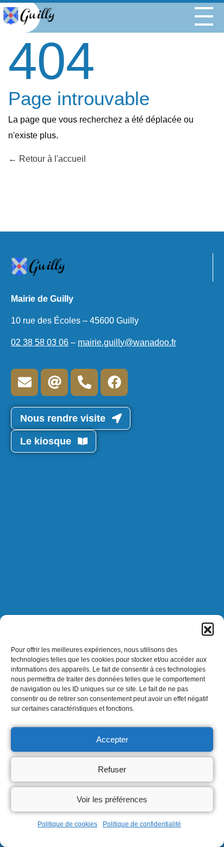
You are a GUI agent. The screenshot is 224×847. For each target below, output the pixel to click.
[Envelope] (24, 382)
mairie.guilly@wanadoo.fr (127, 342)
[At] (54, 382)
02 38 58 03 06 (40, 342)
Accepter (112, 739)
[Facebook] (114, 382)
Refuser (112, 769)
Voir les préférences (112, 799)
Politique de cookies (67, 824)
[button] (207, 628)
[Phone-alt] (84, 382)
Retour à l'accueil (51, 158)
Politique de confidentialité (142, 824)
